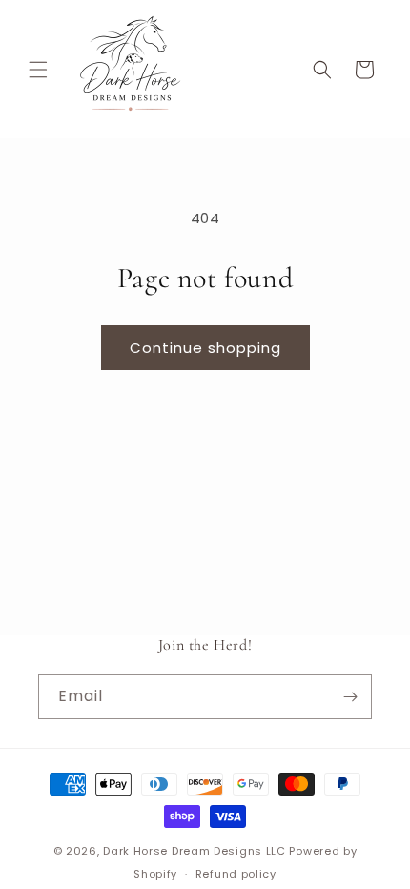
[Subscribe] (350, 696)
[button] (38, 70)
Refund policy (236, 873)
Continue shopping (205, 348)
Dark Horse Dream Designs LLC (194, 850)
